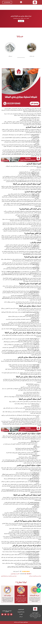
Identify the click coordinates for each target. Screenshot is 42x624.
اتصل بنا (21, 614)
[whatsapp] (39, 590)
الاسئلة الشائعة (21, 609)
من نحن (21, 616)
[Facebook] (11, 614)
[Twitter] (5, 614)
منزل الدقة (16, 622)
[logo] (35, 2)
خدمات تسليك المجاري (14, 573)
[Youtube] (2, 614)
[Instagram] (8, 614)
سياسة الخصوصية (21, 611)
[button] (21, 2)
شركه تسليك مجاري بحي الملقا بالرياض (21, 16)
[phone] (39, 585)
